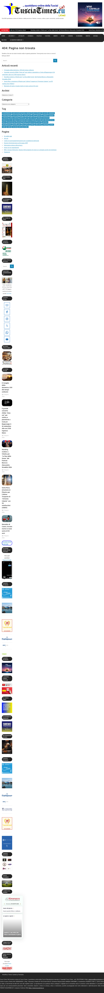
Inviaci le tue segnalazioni (11, 147)
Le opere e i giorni (12, 926)
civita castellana (17, 115)
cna (33, 115)
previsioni (45, 122)
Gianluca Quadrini (18, 120)
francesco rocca (7, 120)
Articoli (6, 138)
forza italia (32, 117)
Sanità (55, 36)
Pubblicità (7, 152)
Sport (63, 36)
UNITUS (88, 36)
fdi (27, 117)
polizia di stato (32, 122)
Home (3, 36)
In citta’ (4, 40)
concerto (38, 115)
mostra (19, 122)
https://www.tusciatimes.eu (36, 988)
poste (39, 122)
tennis (9, 127)
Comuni (70, 36)
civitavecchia (27, 115)
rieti (23, 124)
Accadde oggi (8, 136)
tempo (4, 127)
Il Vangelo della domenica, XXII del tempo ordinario (19, 70)
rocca (27, 124)
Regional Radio (7, 560)
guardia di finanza (30, 120)
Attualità (21, 36)
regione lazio (17, 124)
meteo (4, 122)
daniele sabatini (14, 117)
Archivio (11, 36)
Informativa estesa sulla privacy (13, 145)
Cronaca (30, 36)
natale (24, 122)
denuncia (22, 117)
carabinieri (51, 113)
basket (40, 113)
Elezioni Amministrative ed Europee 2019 (16, 143)
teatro (51, 124)
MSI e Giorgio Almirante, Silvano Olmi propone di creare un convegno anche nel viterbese (30, 150)
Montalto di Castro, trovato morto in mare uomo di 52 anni (21, 86)
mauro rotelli (50, 120)
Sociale (95, 36)
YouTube (9, 293)
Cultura (47, 36)
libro (43, 120)
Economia (79, 36)
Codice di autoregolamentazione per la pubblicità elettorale (21, 141)
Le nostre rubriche (16, 40)
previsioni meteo (7, 124)
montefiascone (11, 122)
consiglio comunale (48, 115)
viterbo (26, 127)
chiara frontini (6, 115)
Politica (39, 36)
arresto (34, 113)
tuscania (14, 127)
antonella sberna (25, 113)
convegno (5, 117)
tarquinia (45, 124)
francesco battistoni (43, 117)
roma (32, 124)
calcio (45, 113)
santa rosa (38, 124)
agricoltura (15, 113)
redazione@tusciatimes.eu (95, 979)
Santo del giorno (12, 909)
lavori (38, 120)
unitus (20, 127)
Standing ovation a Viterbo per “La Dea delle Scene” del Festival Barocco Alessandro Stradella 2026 (29, 30)
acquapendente (6, 113)
